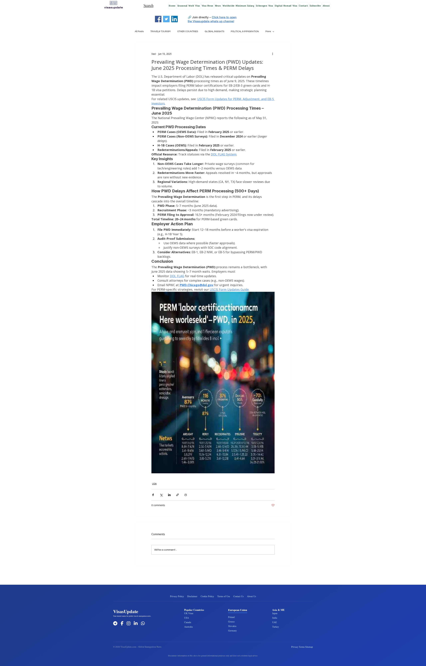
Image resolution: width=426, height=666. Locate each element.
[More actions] (273, 54)
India (274, 617)
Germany (232, 630)
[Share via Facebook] (153, 494)
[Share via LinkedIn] (169, 494)
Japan (274, 613)
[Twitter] (166, 19)
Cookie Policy (207, 596)
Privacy (294, 646)
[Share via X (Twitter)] (161, 494)
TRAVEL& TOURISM (160, 31)
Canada (187, 622)
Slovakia (232, 626)
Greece (231, 621)
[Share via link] (177, 494)
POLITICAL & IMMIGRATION (245, 31)
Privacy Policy (177, 596)
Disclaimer (192, 596)
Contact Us (238, 596)
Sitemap (309, 646)
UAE (274, 622)
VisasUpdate (125, 611)
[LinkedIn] (174, 19)
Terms (302, 646)
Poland (231, 617)
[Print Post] (185, 494)
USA (154, 483)
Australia (188, 626)
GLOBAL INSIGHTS (214, 31)
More (268, 31)
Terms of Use (223, 596)
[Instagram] (128, 623)
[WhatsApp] (143, 623)
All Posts (139, 31)
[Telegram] (115, 623)
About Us (251, 596)
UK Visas (188, 613)
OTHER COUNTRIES (187, 31)
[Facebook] (158, 19)
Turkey (275, 626)
